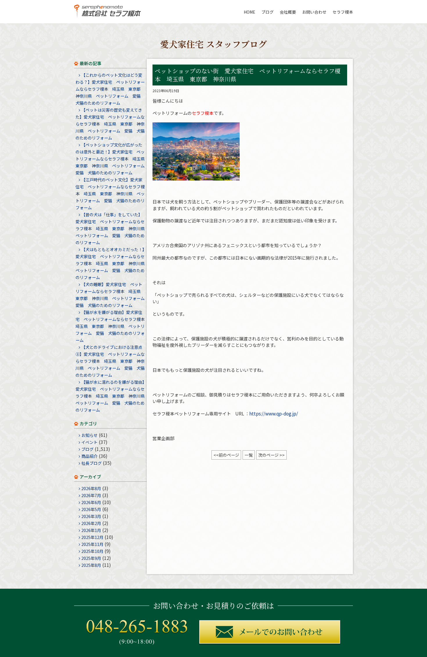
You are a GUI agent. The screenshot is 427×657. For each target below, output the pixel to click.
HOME (249, 12)
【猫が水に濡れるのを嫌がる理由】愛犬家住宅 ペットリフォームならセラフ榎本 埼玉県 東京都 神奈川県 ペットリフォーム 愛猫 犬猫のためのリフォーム (112, 396)
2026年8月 (91, 488)
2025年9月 (91, 558)
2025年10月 (92, 551)
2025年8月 (91, 565)
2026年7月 (91, 495)
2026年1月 (91, 530)
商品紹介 (89, 456)
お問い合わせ (314, 12)
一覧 (249, 455)
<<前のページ (226, 455)
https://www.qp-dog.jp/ (273, 413)
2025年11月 (92, 544)
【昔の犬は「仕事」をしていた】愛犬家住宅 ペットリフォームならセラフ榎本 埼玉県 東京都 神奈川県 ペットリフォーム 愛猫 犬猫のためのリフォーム (112, 228)
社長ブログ (91, 463)
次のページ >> (271, 455)
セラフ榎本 (343, 12)
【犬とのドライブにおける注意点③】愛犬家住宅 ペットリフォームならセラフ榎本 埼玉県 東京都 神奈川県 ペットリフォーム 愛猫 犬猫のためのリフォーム (110, 361)
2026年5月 (91, 509)
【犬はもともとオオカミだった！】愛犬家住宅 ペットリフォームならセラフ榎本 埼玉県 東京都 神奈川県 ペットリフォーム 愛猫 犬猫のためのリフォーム (112, 263)
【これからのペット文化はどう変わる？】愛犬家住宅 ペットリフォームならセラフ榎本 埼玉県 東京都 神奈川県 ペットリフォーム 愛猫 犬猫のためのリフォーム (110, 89)
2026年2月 (91, 523)
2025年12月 (92, 537)
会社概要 (288, 12)
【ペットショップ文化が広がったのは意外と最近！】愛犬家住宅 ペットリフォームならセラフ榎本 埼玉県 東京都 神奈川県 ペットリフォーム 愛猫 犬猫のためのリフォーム (112, 159)
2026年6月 (91, 502)
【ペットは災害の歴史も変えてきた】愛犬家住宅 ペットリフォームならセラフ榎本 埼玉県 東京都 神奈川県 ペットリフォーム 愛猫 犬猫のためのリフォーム (110, 124)
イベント (89, 442)
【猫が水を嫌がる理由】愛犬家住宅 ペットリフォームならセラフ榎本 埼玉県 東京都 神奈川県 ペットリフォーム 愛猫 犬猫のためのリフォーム (112, 326)
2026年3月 (91, 516)
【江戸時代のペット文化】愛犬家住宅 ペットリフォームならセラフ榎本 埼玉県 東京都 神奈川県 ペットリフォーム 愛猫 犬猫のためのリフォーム (110, 193)
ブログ (267, 12)
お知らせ (89, 435)
